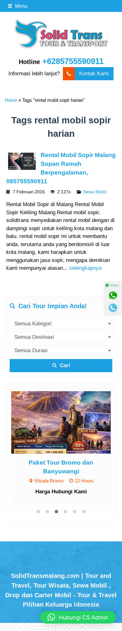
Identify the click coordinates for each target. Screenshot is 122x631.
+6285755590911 (73, 61)
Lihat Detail (67, 422)
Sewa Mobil (94, 192)
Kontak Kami (94, 73)
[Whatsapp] (113, 295)
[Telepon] (113, 308)
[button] (78, 617)
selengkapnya (85, 268)
